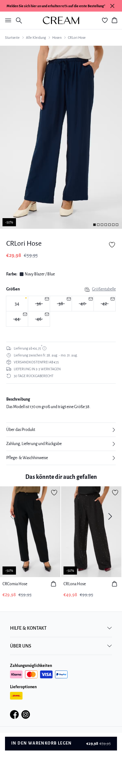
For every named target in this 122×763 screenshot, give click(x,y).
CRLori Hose (77, 37)
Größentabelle (104, 289)
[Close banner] (112, 6)
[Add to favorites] (112, 244)
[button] (61, 429)
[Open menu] (7, 20)
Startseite (12, 37)
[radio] (17, 303)
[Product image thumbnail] (94, 224)
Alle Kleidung (36, 37)
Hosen (57, 37)
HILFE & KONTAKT (28, 628)
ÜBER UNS (20, 645)
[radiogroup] (61, 311)
